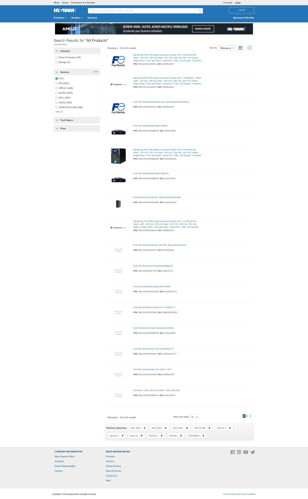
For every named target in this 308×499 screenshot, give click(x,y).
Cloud (65, 2)
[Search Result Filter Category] (57, 50)
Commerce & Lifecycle (83, 2)
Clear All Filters (60, 44)
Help (108, 480)
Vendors (76, 17)
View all (59, 112)
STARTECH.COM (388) (71, 107)
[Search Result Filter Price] (57, 128)
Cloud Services (113, 466)
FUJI (61, 78)
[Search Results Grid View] (249, 48)
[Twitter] (253, 453)
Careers (59, 471)
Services (92, 17)
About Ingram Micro (65, 456)
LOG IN (241, 10)
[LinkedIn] (239, 453)
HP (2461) (64, 83)
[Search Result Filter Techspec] (57, 119)
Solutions (59, 461)
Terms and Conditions (246, 494)
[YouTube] (246, 453)
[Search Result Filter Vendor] (57, 71)
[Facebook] (233, 453)
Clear (96, 72)
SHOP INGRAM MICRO (118, 451)
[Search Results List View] (240, 48)
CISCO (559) (65, 102)
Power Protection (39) (70, 57)
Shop (57, 2)
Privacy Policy (229, 494)
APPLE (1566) (66, 88)
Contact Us (111, 475)
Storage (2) (64, 62)
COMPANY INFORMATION (68, 451)
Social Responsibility (65, 466)
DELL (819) (64, 97)
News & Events (113, 471)
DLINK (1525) (66, 93)
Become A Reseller (243, 17)
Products (59, 17)
